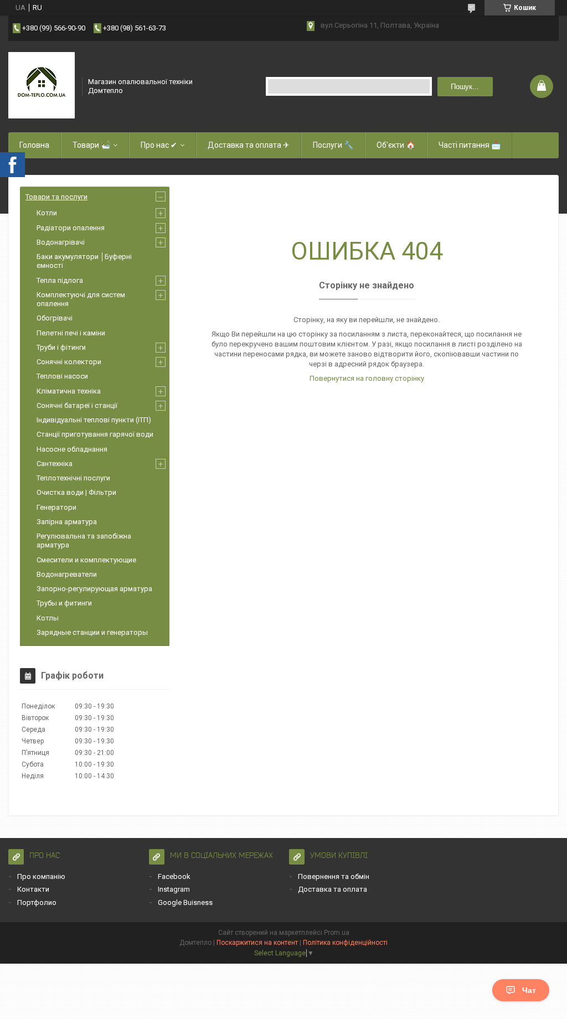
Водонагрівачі (61, 242)
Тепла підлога (60, 280)
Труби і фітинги (61, 347)
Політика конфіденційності (345, 942)
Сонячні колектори (69, 362)
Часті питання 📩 (470, 145)
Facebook (174, 876)
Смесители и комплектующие (86, 560)
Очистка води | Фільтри (76, 492)
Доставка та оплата (332, 889)
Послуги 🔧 (333, 145)
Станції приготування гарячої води (95, 434)
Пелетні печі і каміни (71, 333)
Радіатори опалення (71, 228)
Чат (529, 990)
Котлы (48, 618)
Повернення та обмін (333, 876)
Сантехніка (55, 463)
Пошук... (465, 86)
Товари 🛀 (91, 145)
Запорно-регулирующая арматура (94, 588)
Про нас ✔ (159, 145)
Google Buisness (185, 902)
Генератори (56, 507)
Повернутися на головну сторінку (367, 378)
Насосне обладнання (72, 449)
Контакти (33, 889)
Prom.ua (336, 933)
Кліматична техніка (69, 391)
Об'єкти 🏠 (396, 145)
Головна (34, 145)
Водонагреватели (67, 574)
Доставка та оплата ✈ (249, 145)
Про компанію (41, 876)
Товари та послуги (56, 197)
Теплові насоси (62, 376)
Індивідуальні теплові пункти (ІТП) (94, 420)
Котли (47, 213)
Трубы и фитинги (64, 603)
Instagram (174, 889)
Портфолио (36, 902)
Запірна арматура (67, 522)
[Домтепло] (41, 85)
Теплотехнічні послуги (73, 478)
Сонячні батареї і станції (77, 405)
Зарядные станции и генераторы (92, 632)
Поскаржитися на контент (257, 942)
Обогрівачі (55, 318)
